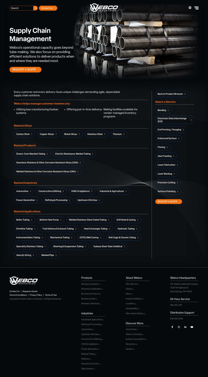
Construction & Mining (49, 191)
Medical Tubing (88, 354)
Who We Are (131, 284)
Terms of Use (51, 295)
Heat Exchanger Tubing (95, 229)
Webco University (134, 334)
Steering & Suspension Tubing (68, 246)
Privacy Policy (36, 295)
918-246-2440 (176, 319)
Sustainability (132, 309)
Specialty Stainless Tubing (29, 246)
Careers (129, 349)
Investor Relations (134, 299)
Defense (85, 359)
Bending (162, 110)
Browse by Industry (89, 284)
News (128, 294)
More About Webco (134, 314)
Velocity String (23, 255)
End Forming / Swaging (169, 130)
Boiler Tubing (22, 220)
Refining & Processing (56, 200)
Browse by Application (91, 289)
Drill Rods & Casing (126, 220)
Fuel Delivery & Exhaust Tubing (58, 229)
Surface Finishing (166, 191)
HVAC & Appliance (80, 191)
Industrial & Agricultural (112, 191)
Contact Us (47, 8)
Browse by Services (90, 304)
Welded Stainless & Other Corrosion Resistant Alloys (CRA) (46, 172)
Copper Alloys (47, 134)
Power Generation (25, 200)
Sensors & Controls (89, 364)
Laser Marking (165, 174)
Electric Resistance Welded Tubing (73, 154)
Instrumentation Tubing (28, 238)
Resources (130, 344)
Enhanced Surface (167, 138)
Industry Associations (135, 339)
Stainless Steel (95, 134)
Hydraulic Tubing (126, 229)
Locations (130, 304)
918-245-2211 (176, 305)
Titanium (117, 134)
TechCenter (131, 329)
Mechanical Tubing (59, 238)
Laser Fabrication (166, 165)
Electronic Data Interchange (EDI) (172, 120)
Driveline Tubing (24, 229)
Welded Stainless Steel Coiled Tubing (87, 220)
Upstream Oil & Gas (87, 200)
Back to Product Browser (170, 94)
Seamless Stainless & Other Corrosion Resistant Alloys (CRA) (47, 163)
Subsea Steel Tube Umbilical (108, 246)
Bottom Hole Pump (49, 220)
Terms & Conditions (18, 295)
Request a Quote (24, 69)
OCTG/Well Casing (89, 238)
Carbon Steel (23, 134)
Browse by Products (90, 294)
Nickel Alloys (70, 134)
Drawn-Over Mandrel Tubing (30, 154)
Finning (161, 147)
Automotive (22, 191)
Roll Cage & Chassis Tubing (122, 238)
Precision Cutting (166, 183)
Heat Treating (164, 156)
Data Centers (87, 369)
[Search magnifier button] (35, 8)
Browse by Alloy (88, 299)
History (129, 289)
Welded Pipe (47, 255)
